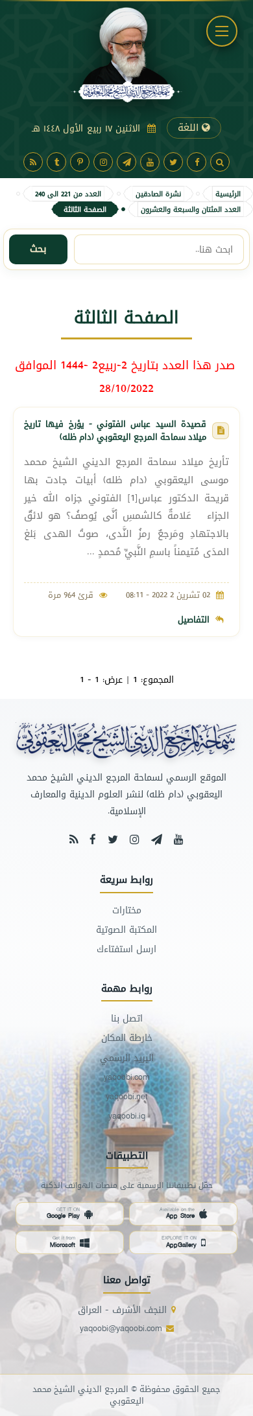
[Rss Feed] (73, 839)
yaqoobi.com (126, 1077)
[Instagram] (103, 162)
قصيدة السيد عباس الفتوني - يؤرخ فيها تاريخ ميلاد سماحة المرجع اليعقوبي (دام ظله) (115, 430)
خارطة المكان (126, 1038)
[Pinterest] (80, 162)
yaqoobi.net (127, 1097)
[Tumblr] (56, 162)
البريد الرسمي (127, 1058)
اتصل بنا (127, 1019)
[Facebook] (196, 162)
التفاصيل (194, 619)
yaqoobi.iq (126, 1116)
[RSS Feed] (33, 162)
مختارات (126, 910)
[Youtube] (150, 162)
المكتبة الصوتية (126, 930)
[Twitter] (173, 162)
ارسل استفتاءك (126, 949)
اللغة (190, 128)
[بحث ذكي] (220, 162)
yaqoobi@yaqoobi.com (121, 1329)
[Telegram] (126, 162)
